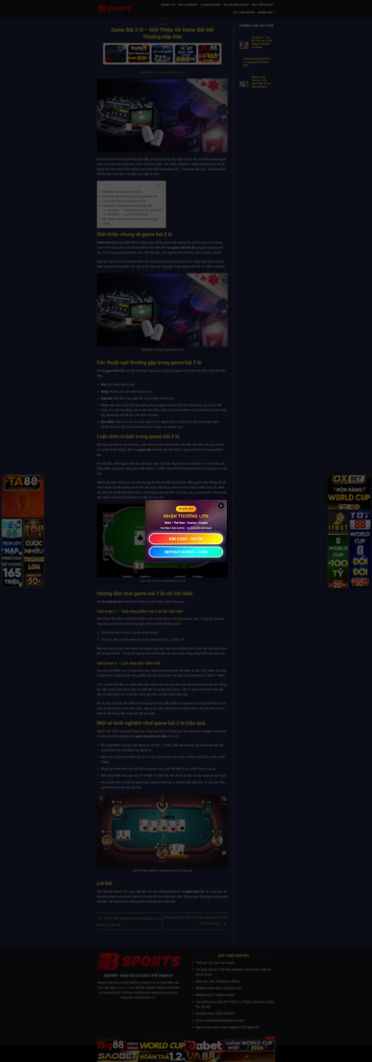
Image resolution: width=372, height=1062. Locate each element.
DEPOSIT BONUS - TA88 (186, 552)
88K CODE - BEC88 (186, 539)
